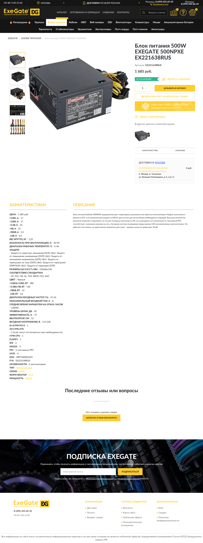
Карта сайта (129, 513)
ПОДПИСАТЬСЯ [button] (130, 472)
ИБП (83, 22)
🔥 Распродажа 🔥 (20, 22)
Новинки (108, 12)
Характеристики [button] (150, 150)
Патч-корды (122, 29)
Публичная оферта (132, 517)
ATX (31, 375)
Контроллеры (103, 29)
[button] (159, 4)
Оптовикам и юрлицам (85, 12)
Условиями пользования (129, 479)
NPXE (22, 371)
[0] (192, 12)
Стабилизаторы (65, 29)
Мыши (156, 22)
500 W (29, 378)
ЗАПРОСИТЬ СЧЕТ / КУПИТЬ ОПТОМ (166, 96)
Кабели (73, 22)
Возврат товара (95, 517)
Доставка (92, 508)
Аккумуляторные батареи (178, 22)
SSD (110, 22)
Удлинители (85, 29)
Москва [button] (160, 163)
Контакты (123, 12)
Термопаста (45, 29)
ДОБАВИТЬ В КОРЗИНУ (175, 88)
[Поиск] (143, 12)
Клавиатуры (142, 22)
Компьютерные (24, 368)
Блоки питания (56, 22)
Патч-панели (140, 29)
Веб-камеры (97, 22)
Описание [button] (180, 150)
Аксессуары (157, 29)
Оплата (91, 513)
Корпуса (39, 22)
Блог (161, 508)
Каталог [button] (62, 12)
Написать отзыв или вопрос (101, 418)
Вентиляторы (123, 22)
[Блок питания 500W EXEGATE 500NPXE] (142, 136)
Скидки (162, 513)
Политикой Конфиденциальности (101, 479)
